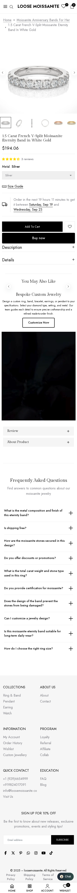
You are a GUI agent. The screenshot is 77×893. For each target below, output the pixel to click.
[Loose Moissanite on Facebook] (5, 853)
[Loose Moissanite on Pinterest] (20, 853)
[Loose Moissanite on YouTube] (43, 853)
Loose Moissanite (38, 6)
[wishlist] (63, 7)
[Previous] (2, 72)
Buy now (38, 238)
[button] (11, 159)
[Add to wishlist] (70, 227)
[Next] (74, 72)
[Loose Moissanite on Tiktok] (51, 853)
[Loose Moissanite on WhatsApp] (28, 853)
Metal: (11, 166)
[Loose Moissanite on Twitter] (13, 853)
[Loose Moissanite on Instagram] (36, 853)
